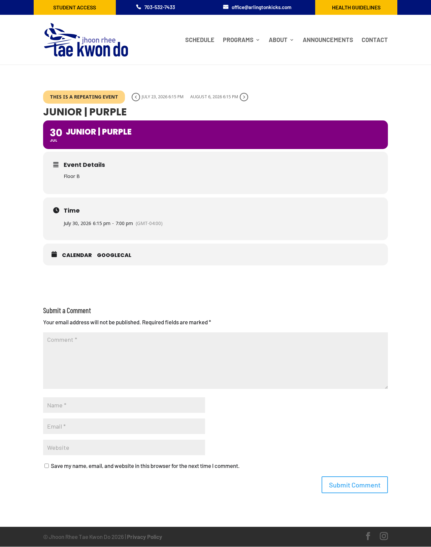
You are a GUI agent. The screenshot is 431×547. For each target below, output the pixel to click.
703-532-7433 (159, 7)
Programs (238, 40)
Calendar (77, 255)
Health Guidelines (356, 7)
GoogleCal (114, 255)
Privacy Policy (144, 536)
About (278, 40)
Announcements (328, 40)
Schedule (199, 40)
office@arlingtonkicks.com (261, 7)
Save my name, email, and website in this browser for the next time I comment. (145, 465)
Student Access (74, 7)
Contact (375, 40)
